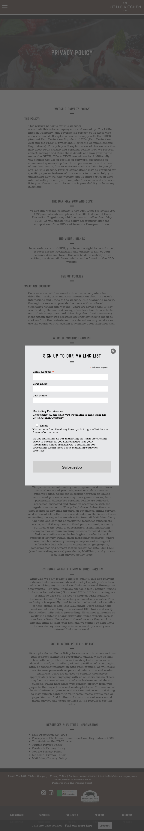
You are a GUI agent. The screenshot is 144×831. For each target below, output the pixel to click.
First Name (40, 383)
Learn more (55, 447)
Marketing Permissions (48, 411)
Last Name (40, 395)
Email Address (43, 372)
